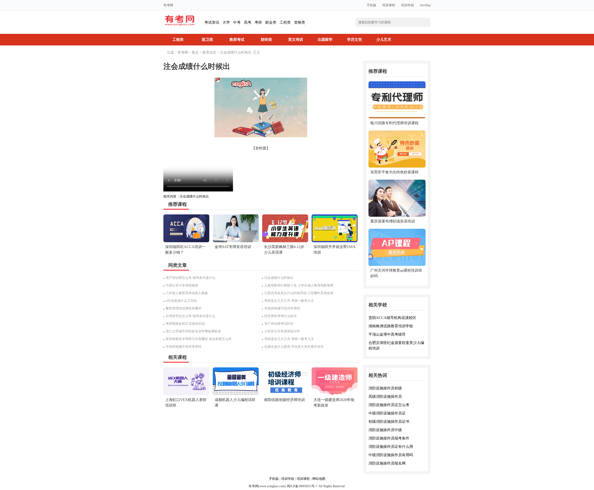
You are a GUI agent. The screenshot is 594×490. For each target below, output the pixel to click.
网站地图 (318, 478)
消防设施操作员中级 (385, 430)
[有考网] (179, 17)
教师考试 (236, 39)
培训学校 (407, 5)
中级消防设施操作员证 (387, 413)
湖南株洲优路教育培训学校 (390, 326)
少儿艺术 (383, 39)
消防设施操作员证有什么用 (390, 447)
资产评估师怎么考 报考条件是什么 (190, 278)
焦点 (195, 52)
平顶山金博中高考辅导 (387, 334)
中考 (237, 22)
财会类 (270, 22)
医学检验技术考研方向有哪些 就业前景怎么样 (199, 339)
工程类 (285, 22)
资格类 (299, 22)
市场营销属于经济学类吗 (282, 308)
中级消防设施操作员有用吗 (390, 455)
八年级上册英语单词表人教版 (187, 293)
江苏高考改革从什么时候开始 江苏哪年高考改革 (298, 293)
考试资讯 (211, 22)
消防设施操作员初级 (385, 388)
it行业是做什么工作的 (181, 300)
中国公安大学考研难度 (182, 285)
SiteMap (425, 5)
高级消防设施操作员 (385, 396)
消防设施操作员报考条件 (388, 438)
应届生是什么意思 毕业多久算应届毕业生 (294, 346)
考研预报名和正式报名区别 (185, 323)
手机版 (371, 5)
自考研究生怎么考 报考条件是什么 (190, 316)
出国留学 (325, 39)
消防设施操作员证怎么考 (388, 405)
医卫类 (207, 39)
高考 (247, 22)
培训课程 (388, 5)
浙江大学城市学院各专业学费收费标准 (193, 331)
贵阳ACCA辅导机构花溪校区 (392, 318)
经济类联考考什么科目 (280, 316)
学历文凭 (354, 39)
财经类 (266, 39)
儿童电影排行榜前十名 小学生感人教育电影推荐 (298, 285)
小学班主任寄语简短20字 (282, 331)
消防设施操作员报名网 (387, 463)
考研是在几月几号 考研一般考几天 (289, 300)
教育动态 (209, 52)
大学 (226, 22)
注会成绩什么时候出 (194, 196)
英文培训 (295, 39)
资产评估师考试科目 (279, 323)
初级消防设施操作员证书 (388, 421)
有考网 (183, 52)
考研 (258, 22)
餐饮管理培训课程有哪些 (183, 308)
